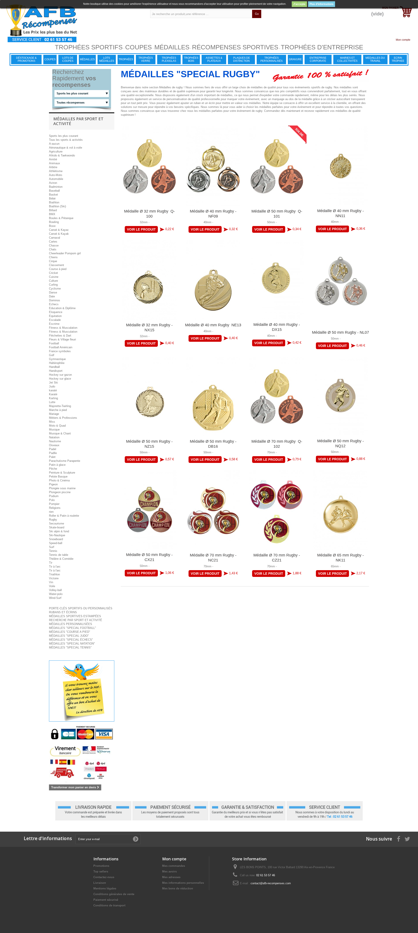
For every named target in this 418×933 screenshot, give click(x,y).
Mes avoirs (169, 871)
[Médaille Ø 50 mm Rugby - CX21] (149, 509)
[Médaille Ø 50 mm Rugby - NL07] (340, 283)
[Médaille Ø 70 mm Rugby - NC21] (213, 510)
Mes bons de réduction (177, 888)
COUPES (50, 59)
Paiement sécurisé (105, 899)
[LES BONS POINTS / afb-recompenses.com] (71, 23)
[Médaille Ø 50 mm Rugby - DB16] (213, 396)
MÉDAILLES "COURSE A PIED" (69, 631)
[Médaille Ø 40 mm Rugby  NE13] (213, 280)
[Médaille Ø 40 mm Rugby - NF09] (213, 166)
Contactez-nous (103, 877)
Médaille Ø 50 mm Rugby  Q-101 (276, 213)
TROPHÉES (126, 59)
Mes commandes (173, 866)
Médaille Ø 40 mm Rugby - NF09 (213, 213)
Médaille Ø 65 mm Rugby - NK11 (340, 557)
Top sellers (100, 871)
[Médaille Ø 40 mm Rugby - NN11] (340, 166)
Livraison (99, 882)
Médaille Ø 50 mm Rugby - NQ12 (340, 443)
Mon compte (403, 39)
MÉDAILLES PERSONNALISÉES (70, 624)
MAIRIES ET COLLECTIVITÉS (347, 59)
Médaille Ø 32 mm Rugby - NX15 (149, 327)
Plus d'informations (322, 4)
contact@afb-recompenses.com (271, 883)
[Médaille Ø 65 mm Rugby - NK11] (340, 510)
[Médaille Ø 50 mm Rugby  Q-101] (276, 166)
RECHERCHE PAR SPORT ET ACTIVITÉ (75, 620)
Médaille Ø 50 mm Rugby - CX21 (149, 557)
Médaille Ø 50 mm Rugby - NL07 (340, 332)
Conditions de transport (109, 905)
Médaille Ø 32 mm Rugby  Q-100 (149, 213)
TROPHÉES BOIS (191, 59)
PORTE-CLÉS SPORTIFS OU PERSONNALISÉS (80, 608)
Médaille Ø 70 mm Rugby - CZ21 (276, 557)
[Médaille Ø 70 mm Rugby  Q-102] (276, 396)
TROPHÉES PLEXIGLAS (169, 59)
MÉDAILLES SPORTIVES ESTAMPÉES (75, 616)
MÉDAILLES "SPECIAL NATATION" (72, 643)
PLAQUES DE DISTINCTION (241, 59)
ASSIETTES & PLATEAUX (214, 59)
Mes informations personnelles (183, 882)
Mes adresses (171, 877)
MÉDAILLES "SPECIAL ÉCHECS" (71, 639)
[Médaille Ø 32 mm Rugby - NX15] (149, 280)
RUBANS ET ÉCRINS (63, 612)
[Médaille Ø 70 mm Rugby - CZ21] (276, 510)
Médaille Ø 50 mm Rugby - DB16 (213, 444)
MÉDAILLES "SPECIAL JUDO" (69, 635)
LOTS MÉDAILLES (106, 59)
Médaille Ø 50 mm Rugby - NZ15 (149, 444)
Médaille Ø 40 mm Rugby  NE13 (213, 325)
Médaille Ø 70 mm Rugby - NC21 (213, 557)
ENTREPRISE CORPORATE (318, 59)
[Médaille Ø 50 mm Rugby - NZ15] (149, 396)
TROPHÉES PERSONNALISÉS (271, 59)
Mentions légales (104, 888)
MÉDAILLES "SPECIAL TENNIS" (70, 647)
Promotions (101, 866)
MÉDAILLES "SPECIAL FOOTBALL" (72, 628)
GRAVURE (295, 59)
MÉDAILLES (87, 59)
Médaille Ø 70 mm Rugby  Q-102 (276, 444)
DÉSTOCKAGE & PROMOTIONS (26, 59)
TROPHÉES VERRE (145, 59)
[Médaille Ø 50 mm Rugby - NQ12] (340, 396)
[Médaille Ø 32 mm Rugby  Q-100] (149, 166)
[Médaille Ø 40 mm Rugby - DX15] (276, 279)
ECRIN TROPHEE (398, 59)
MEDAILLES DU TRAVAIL (375, 59)
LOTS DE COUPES (67, 59)
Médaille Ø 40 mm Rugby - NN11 (340, 213)
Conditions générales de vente (113, 894)
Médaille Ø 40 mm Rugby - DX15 (276, 327)
